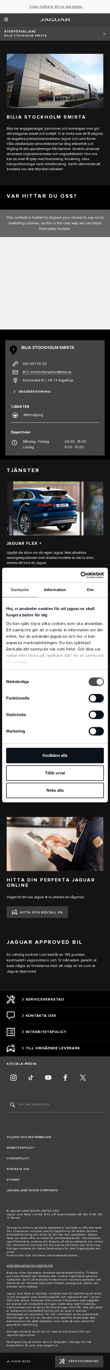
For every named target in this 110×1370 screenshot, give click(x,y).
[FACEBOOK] (65, 1078)
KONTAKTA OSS (18, 1169)
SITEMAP (13, 1179)
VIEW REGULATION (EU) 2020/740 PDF (30, 1265)
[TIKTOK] (30, 1078)
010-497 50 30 (35, 364)
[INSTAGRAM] (13, 1078)
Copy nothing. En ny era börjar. (56, 7)
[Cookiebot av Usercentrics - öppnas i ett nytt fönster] (80, 575)
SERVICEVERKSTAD (84, 1361)
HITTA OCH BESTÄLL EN (41, 912)
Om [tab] (90, 589)
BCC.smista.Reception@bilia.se (47, 372)
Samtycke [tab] (20, 589)
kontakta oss (28, 1331)
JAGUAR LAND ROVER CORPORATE (32, 1190)
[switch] (96, 698)
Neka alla (55, 790)
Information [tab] (55, 589)
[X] (82, 1078)
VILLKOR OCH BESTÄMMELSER (29, 1137)
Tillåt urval (55, 773)
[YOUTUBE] (48, 1078)
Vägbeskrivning (35, 392)
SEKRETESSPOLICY (20, 1147)
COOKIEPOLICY (18, 1158)
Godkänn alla (54, 755)
